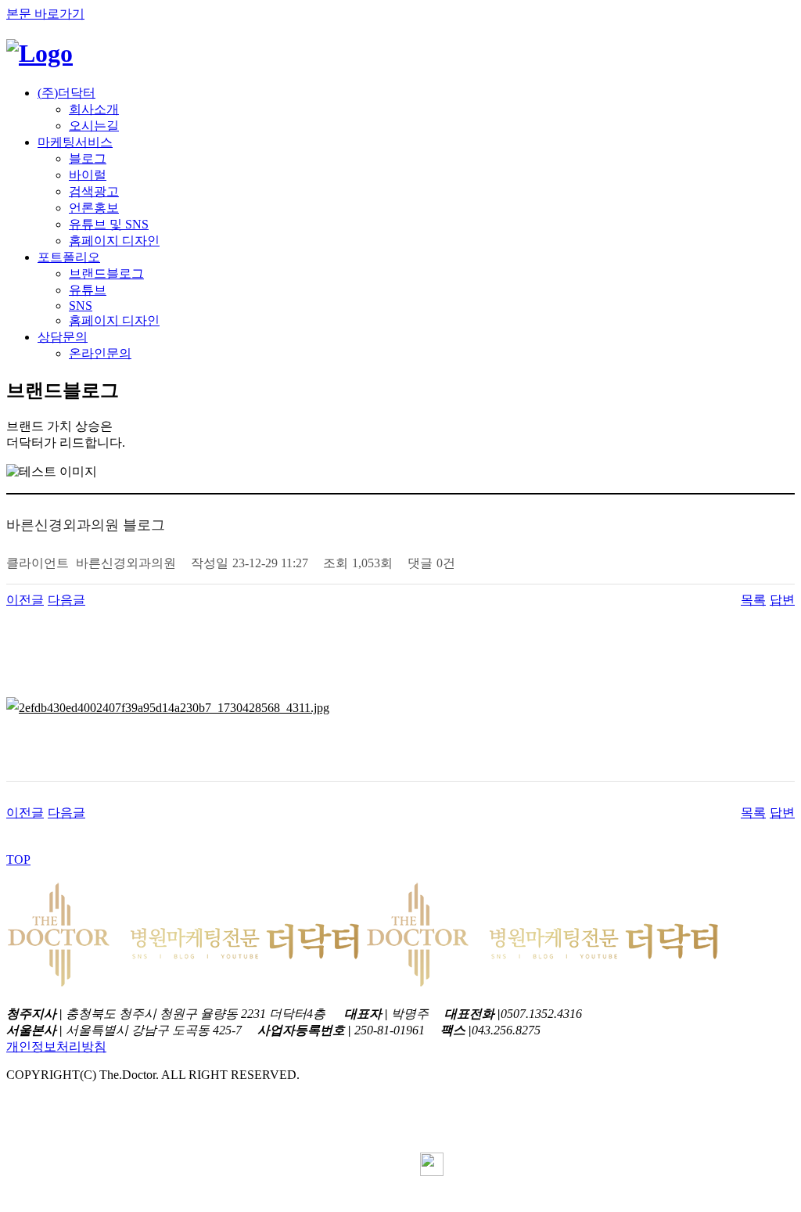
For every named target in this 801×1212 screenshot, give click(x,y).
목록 (753, 599)
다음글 (66, 599)
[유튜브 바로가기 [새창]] (432, 1198)
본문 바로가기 (45, 13)
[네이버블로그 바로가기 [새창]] (432, 1171)
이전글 (25, 599)
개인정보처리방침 (56, 1046)
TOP (18, 859)
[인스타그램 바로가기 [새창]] (432, 1145)
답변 (782, 599)
